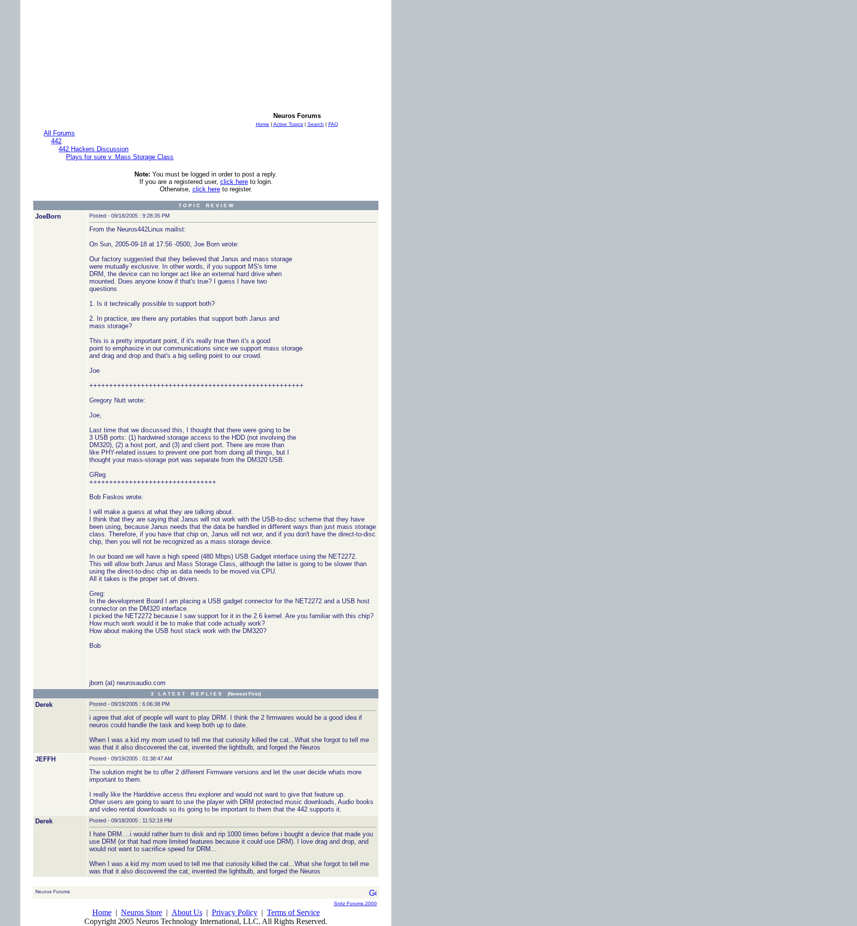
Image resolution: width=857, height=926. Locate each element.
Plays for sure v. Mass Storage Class (120, 157)
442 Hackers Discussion (93, 149)
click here (234, 181)
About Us (187, 912)
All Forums (59, 133)
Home (102, 912)
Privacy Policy (234, 912)
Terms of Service (293, 912)
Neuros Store (141, 912)
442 (56, 141)
